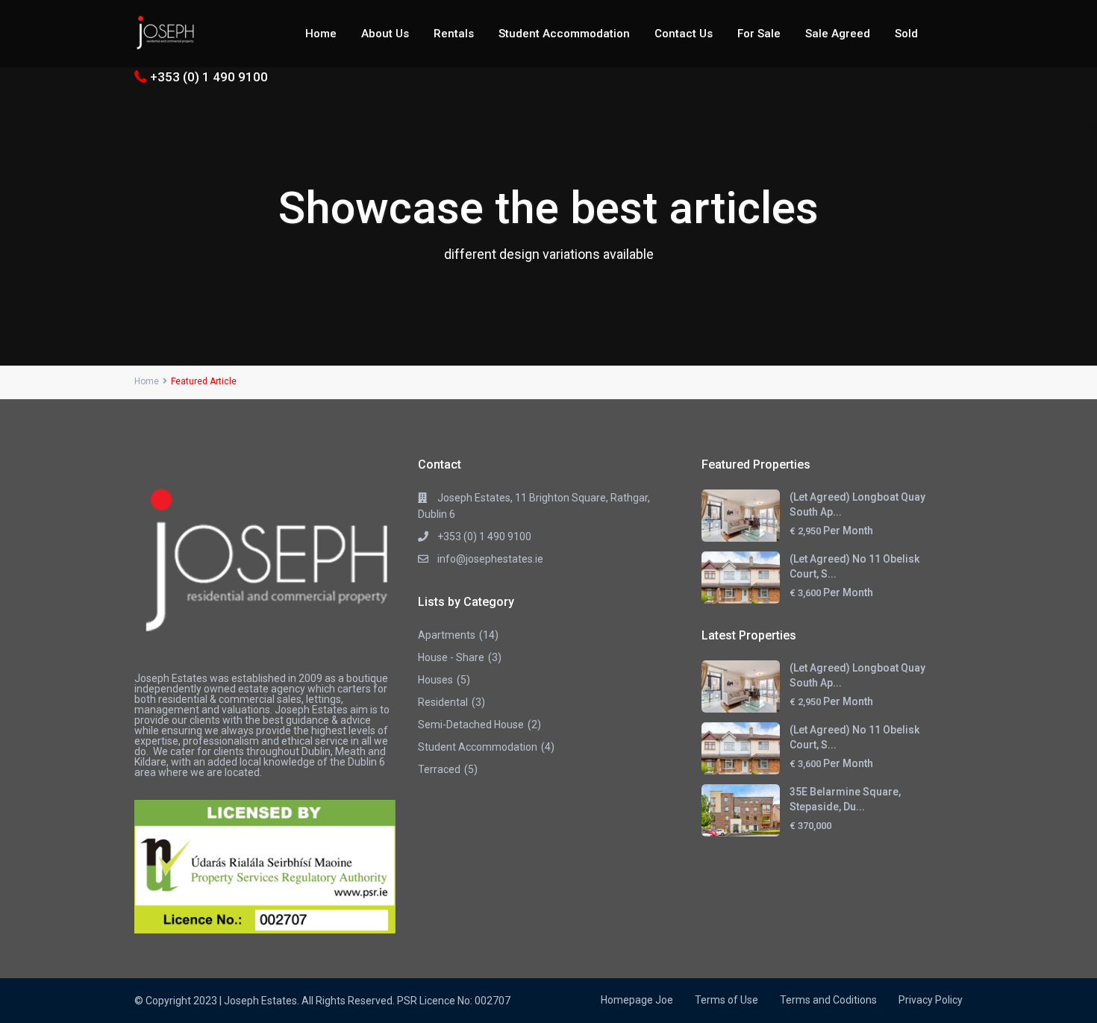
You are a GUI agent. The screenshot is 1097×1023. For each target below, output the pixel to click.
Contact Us (683, 33)
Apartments (446, 635)
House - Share (451, 657)
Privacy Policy (930, 1000)
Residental (443, 702)
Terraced (439, 769)
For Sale (759, 33)
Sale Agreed (837, 33)
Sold (906, 33)
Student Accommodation (564, 33)
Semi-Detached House (471, 725)
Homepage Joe (637, 1000)
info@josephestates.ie (490, 559)
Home (321, 33)
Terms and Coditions (828, 1000)
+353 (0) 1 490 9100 (209, 76)
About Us (385, 33)
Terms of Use (726, 1000)
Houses (435, 680)
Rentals (454, 33)
